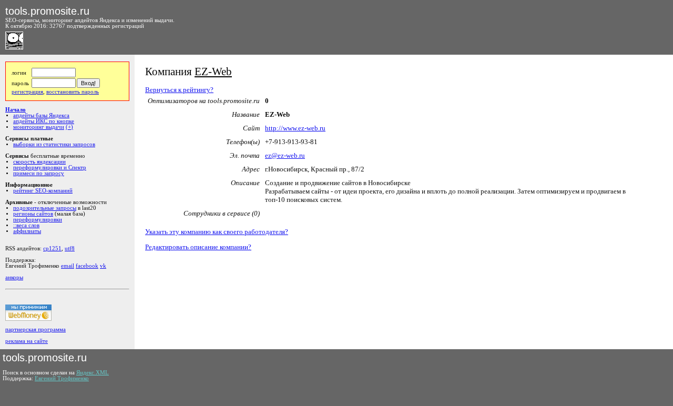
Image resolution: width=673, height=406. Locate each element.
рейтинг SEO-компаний (43, 191)
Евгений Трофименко (62, 378)
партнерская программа (35, 329)
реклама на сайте (26, 341)
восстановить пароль (72, 92)
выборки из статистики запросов (54, 144)
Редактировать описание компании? (198, 247)
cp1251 (52, 248)
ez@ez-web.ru (285, 155)
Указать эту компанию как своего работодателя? (216, 232)
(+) (69, 127)
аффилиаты (27, 231)
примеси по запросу (38, 173)
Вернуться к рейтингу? (179, 90)
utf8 (70, 248)
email (67, 266)
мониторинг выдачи (38, 127)
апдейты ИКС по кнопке (43, 121)
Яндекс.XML (92, 372)
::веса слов (26, 225)
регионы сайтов (33, 214)
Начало (15, 110)
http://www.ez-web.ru (295, 128)
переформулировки (37, 219)
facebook (87, 266)
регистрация (27, 92)
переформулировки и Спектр (49, 167)
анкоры (14, 277)
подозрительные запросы (44, 208)
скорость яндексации (39, 162)
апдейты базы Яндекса (41, 115)
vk (103, 266)
